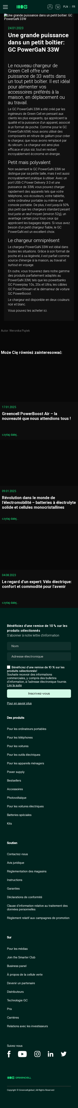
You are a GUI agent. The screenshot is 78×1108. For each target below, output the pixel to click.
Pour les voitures (17, 746)
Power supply (16, 772)
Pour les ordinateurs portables (26, 729)
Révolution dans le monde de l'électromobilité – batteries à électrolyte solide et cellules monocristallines (39, 502)
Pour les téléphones (20, 737)
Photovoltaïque (16, 798)
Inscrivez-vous (39, 694)
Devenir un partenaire (21, 983)
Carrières (13, 1017)
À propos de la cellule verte (25, 974)
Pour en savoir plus (19, 703)
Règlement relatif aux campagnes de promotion (38, 918)
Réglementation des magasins (26, 871)
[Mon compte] (50, 6)
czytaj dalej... (10, 434)
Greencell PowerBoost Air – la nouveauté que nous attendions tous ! (36, 416)
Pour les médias (17, 949)
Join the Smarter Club (21, 957)
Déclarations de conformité (24, 897)
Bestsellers (14, 780)
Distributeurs (15, 992)
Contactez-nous (17, 854)
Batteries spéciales (19, 815)
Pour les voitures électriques (25, 806)
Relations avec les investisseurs (27, 1026)
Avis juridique (15, 863)
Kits (9, 823)
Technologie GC (17, 1000)
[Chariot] (57, 6)
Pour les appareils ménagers (25, 763)
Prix (9, 1009)
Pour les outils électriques (23, 755)
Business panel (16, 966)
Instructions (14, 880)
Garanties (13, 888)
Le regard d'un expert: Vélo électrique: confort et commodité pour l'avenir (37, 584)
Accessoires (15, 789)
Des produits (15, 718)
